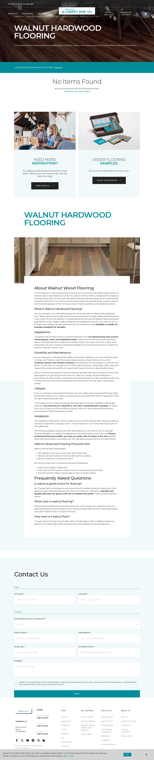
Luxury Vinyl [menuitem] (66, 721)
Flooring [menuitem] (64, 717)
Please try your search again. (77, 91)
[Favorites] (141, 13)
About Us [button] (42, 14)
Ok (127, 754)
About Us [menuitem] (125, 717)
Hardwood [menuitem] (65, 725)
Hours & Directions (109, 13)
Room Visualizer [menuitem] (87, 717)
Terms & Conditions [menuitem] (125, 730)
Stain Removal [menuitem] (107, 717)
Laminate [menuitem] (65, 734)
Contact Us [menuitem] (125, 725)
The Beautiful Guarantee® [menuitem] (106, 730)
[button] (137, 13)
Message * (18, 661)
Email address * (84, 632)
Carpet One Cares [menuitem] (128, 721)
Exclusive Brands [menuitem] (108, 744)
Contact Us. (58, 68)
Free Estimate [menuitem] (66, 742)
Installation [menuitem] (105, 740)
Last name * (83, 594)
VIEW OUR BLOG (42, 186)
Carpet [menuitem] (64, 729)
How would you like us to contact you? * (29, 619)
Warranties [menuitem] (105, 736)
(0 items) (145, 13)
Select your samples (107, 180)
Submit (77, 694)
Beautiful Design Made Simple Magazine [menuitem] (88, 727)
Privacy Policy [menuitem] (127, 736)
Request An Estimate (126, 13)
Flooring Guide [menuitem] (107, 725)
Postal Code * (19, 646)
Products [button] (13, 14)
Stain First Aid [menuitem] (107, 721)
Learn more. (67, 756)
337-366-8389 (28, 4)
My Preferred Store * (86, 646)
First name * (19, 594)
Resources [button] (28, 14)
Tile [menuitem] (62, 738)
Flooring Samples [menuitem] (88, 721)
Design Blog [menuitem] (86, 734)
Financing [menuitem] (65, 746)
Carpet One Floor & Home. (32, 746)
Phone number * (20, 632)
